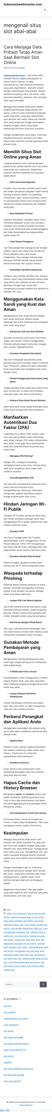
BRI (7, 1110)
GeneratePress (26, 1105)
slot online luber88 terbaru (16, 1043)
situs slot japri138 (12, 1081)
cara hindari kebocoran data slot (26, 928)
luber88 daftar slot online (16, 1018)
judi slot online (21, 936)
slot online (9, 1031)
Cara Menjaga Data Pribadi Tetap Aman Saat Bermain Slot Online (23, 54)
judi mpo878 (10, 1012)
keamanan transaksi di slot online (20, 943)
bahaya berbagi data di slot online (27, 917)
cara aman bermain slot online (18, 921)
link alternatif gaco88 (14, 1075)
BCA (2, 1110)
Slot (9, 909)
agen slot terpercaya (17, 913)
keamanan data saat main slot (29, 939)
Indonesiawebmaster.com (23, 4)
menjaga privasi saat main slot (18, 955)
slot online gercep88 (13, 1037)
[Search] (43, 984)
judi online (9, 1056)
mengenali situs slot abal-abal (29, 951)
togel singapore (11, 1025)
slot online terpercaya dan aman (24, 962)
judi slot (7, 1006)
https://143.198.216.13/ (15, 1050)
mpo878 (7, 1062)
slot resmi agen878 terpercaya (18, 1068)
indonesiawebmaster (14, 75)
